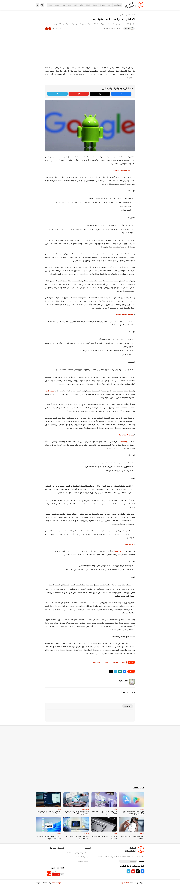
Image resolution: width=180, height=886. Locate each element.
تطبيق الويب (50, 390)
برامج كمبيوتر (117, 5)
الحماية (88, 5)
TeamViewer (128, 544)
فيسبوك (95, 5)
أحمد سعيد (127, 29)
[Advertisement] (90, 51)
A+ (49, 28)
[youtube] (79, 94)
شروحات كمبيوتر (97, 662)
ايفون (63, 5)
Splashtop (123, 441)
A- (46, 28)
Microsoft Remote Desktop (123, 170)
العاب (75, 5)
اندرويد (69, 5)
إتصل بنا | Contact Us (82, 856)
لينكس (81, 5)
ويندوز (109, 5)
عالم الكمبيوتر (125, 882)
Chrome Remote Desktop (124, 314)
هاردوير (50, 5)
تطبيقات (115, 662)
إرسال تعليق (127, 706)
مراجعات (57, 5)
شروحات (107, 662)
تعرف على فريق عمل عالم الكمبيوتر (77, 852)
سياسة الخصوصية (82, 861)
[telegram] (57, 94)
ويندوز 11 (102, 5)
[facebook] (121, 94)
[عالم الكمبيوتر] (134, 5)
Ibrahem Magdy (56, 882)
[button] (124, 671)
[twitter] (100, 94)
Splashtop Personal (126, 434)
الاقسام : (141, 861)
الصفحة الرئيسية (130, 15)
